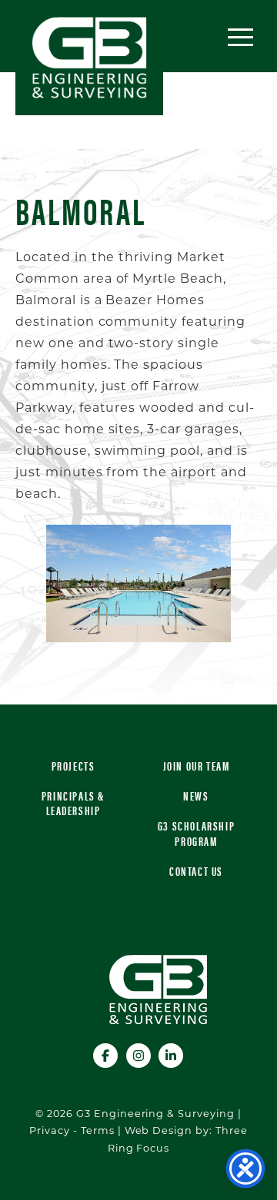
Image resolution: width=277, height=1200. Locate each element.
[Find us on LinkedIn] (171, 1053)
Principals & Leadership (73, 803)
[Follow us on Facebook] (106, 1053)
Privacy (49, 1131)
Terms (98, 1131)
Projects (73, 765)
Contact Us (196, 871)
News (196, 795)
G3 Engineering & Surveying (89, 57)
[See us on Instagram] (139, 1053)
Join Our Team (196, 765)
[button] (240, 36)
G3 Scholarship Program (196, 833)
